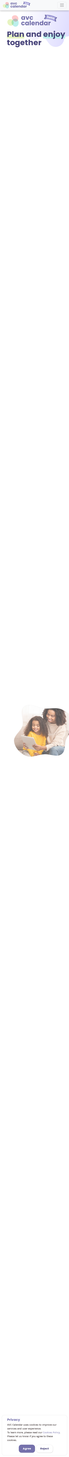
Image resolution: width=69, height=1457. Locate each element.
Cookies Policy (51, 1432)
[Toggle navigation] (61, 5)
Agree (27, 1448)
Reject (44, 1448)
